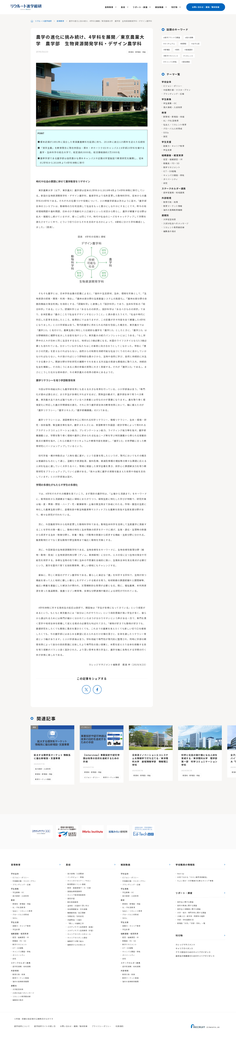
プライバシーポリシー (101, 1026)
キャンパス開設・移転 (173, 175)
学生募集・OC (170, 103)
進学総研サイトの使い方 (45, 1026)
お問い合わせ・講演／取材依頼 (205, 7)
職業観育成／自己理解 (76, 912)
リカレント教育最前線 (173, 227)
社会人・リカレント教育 (174, 124)
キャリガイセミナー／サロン (79, 880)
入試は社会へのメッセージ (176, 223)
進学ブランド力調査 (172, 37)
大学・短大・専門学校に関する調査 (191, 912)
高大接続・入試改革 (172, 107)
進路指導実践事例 (74, 891)
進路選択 (189, 49)
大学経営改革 (169, 219)
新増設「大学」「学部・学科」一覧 (191, 923)
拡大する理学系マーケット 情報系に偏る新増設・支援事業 (52, 756)
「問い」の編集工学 (75, 923)
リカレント (189, 56)
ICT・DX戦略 (169, 171)
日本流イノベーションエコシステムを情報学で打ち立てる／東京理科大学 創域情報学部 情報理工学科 (150, 759)
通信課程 (186, 62)
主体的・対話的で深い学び (78, 905)
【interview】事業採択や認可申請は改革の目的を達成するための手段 (101, 758)
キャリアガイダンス (184, 948)
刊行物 (174, 7)
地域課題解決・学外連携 (77, 909)
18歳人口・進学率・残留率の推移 (191, 916)
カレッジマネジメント (185, 944)
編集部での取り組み (75, 941)
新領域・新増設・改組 (137, 52)
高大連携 (189, 37)
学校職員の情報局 (185, 864)
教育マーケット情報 (172, 206)
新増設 (167, 49)
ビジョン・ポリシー (172, 86)
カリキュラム (170, 43)
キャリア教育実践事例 (76, 895)
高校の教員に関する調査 (187, 905)
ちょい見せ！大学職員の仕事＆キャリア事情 (195, 880)
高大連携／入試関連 (75, 873)
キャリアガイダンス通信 (77, 937)
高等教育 (109, 7)
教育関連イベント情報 (76, 884)
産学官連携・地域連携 (173, 192)
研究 (165, 183)
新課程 (183, 43)
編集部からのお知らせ (76, 944)
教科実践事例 (72, 902)
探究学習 (71, 898)
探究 (177, 49)
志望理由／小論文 (74, 920)
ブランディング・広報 (173, 93)
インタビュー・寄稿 (75, 877)
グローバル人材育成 (172, 128)
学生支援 (167, 150)
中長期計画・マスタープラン (177, 89)
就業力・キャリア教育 (173, 146)
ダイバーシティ (170, 179)
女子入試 (196, 43)
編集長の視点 (169, 231)
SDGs (166, 132)
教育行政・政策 (170, 202)
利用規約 (119, 1026)
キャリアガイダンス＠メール (79, 934)
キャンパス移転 (171, 62)
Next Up (180, 873)
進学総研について (22, 1026)
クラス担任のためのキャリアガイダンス (193, 952)
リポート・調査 (140, 7)
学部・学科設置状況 (185, 919)
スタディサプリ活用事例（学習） (80, 930)
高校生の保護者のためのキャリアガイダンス (195, 956)
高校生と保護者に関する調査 (189, 909)
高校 (123, 7)
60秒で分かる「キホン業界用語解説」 (192, 877)
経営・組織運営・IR (172, 159)
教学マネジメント (171, 56)
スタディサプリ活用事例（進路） (80, 927)
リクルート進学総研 (43, 21)
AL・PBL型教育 (171, 120)
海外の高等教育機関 (172, 210)
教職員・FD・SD (171, 163)
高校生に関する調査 (185, 902)
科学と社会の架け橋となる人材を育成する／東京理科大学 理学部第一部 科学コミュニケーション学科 (199, 759)
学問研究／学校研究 (75, 916)
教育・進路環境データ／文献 (79, 888)
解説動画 (159, 7)
